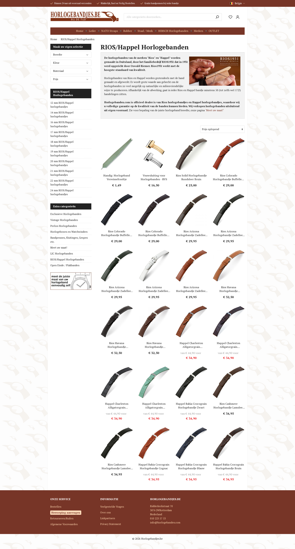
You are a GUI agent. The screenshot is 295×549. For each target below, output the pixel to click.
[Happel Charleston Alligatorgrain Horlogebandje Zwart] (117, 382)
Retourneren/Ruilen (61, 518)
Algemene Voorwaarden (64, 524)
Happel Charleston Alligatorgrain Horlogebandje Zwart (116, 405)
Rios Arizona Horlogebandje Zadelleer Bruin (191, 233)
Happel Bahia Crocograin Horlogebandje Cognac (153, 466)
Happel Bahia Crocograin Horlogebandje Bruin (228, 466)
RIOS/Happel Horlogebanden (63, 93)
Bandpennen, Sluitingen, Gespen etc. (69, 239)
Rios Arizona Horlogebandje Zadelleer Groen (116, 289)
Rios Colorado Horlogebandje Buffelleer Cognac (228, 177)
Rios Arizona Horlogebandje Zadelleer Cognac (191, 289)
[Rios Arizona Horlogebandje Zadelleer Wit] (154, 266)
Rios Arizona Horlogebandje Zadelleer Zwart (228, 233)
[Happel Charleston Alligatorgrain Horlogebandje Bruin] (229, 322)
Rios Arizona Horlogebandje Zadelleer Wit (154, 289)
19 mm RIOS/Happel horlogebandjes (62, 153)
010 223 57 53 (158, 518)
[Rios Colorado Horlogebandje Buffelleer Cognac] (229, 154)
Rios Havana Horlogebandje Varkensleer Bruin (154, 345)
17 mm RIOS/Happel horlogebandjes (62, 134)
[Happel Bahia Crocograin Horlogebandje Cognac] (154, 443)
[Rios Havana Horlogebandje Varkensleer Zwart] (117, 322)
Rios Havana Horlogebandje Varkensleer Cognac (228, 289)
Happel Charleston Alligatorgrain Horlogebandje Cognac (191, 345)
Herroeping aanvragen (65, 512)
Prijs (55, 79)
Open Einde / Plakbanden (64, 265)
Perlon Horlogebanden (63, 226)
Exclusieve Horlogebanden (65, 214)
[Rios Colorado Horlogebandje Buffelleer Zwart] (117, 210)
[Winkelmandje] (243, 15)
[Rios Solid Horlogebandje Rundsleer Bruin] (191, 154)
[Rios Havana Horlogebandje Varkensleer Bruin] (154, 322)
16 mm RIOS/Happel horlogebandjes (62, 124)
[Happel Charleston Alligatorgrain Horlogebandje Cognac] (191, 322)
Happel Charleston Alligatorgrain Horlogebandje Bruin (228, 345)
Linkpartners (107, 518)
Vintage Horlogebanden (64, 220)
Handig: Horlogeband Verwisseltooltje (116, 177)
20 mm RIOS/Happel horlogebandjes (62, 163)
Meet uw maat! (58, 247)
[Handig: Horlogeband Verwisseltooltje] (117, 154)
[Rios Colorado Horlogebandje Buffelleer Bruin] (154, 210)
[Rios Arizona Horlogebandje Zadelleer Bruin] (191, 210)
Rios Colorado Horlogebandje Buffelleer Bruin (154, 233)
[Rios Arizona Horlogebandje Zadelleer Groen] (117, 266)
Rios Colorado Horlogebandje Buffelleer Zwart (116, 233)
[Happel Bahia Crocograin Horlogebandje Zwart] (191, 382)
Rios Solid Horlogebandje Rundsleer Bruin (191, 177)
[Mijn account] (237, 17)
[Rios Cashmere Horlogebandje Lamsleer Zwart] (117, 443)
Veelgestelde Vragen (112, 506)
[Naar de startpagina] (84, 17)
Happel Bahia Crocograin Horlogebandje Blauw (191, 466)
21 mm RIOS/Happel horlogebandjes (62, 172)
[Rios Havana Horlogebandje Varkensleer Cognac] (229, 266)
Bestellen (55, 506)
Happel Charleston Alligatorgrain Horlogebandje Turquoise (154, 405)
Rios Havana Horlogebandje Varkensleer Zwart (116, 345)
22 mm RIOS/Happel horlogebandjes (62, 182)
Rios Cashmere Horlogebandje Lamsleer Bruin (228, 405)
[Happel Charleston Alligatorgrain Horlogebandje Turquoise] (154, 382)
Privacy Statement (110, 524)
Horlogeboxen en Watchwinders (69, 231)
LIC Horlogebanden (61, 253)
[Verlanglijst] (230, 17)
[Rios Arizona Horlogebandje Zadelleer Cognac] (191, 266)
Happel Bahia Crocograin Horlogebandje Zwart (191, 405)
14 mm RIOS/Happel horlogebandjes (62, 114)
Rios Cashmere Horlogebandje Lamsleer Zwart (117, 466)
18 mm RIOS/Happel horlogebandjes (62, 143)
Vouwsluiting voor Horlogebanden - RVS (154, 177)
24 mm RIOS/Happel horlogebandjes (62, 192)
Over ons (105, 512)
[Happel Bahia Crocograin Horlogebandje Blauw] (191, 443)
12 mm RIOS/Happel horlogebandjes (62, 104)
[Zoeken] (217, 17)
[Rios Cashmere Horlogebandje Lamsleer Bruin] (229, 382)
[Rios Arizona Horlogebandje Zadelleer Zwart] (229, 210)
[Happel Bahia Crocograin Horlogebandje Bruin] (229, 443)
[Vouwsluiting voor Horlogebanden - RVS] (154, 154)
